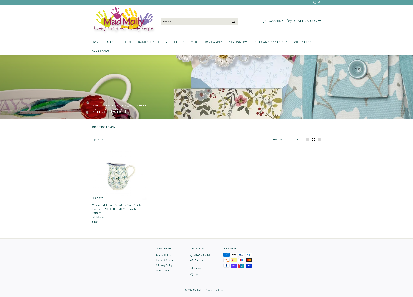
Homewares (213, 42)
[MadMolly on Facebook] (197, 274)
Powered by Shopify (215, 290)
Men (194, 42)
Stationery (238, 42)
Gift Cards (303, 42)
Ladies (179, 42)
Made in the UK (119, 42)
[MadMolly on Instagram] (191, 274)
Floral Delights (124, 105)
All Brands (101, 50)
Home (96, 42)
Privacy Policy (163, 255)
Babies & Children (153, 42)
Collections (107, 105)
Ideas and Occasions (270, 42)
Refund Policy (163, 269)
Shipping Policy (164, 265)
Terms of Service (165, 260)
